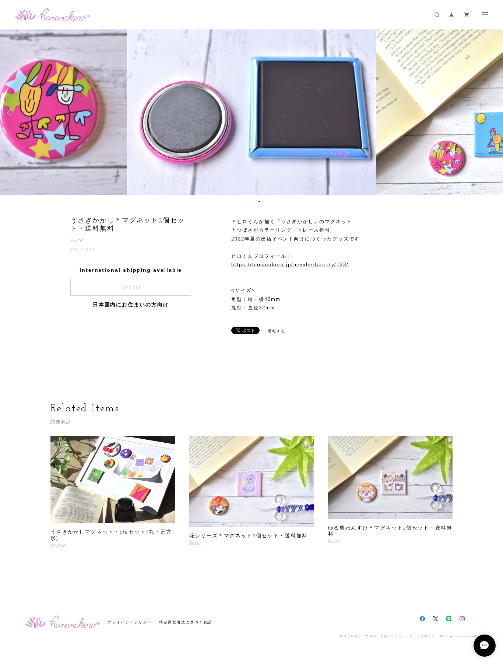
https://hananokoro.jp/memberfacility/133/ (290, 264)
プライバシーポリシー (129, 622)
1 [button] (245, 201)
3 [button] (254, 201)
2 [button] (249, 201)
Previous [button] (11, 112)
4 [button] (259, 201)
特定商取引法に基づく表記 (185, 622)
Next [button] (492, 112)
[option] (251, 112)
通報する (276, 331)
